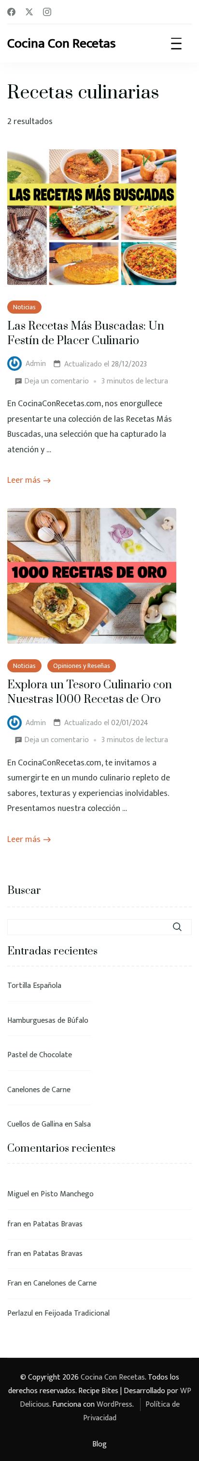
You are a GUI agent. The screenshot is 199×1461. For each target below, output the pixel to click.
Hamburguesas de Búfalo (47, 1020)
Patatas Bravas (58, 1224)
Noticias (24, 307)
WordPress (114, 1404)
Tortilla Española (34, 985)
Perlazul (20, 1313)
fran (14, 1224)
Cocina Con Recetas (61, 43)
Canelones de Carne (39, 1089)
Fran (14, 1283)
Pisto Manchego (67, 1194)
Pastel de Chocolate (39, 1055)
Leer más (24, 480)
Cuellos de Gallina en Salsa (49, 1124)
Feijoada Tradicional (77, 1313)
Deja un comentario (56, 380)
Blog (99, 1444)
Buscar (24, 890)
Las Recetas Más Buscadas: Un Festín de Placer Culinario (85, 333)
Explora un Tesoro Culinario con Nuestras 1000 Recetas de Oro (89, 692)
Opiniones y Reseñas (81, 665)
